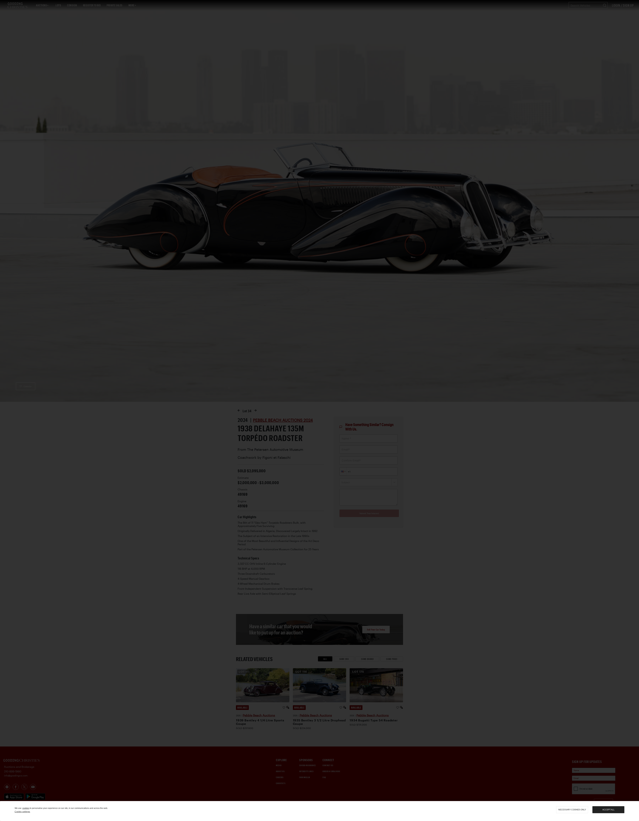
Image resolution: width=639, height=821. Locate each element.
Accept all (608, 810)
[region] (319, 811)
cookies (25, 808)
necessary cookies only (572, 810)
